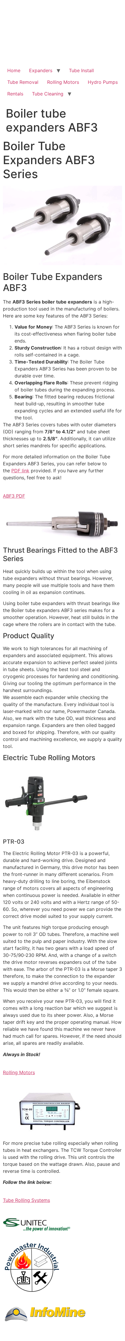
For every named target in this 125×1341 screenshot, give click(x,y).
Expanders (40, 70)
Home (13, 70)
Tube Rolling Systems (26, 1200)
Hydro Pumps (103, 82)
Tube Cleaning (47, 94)
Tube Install (81, 70)
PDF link (20, 470)
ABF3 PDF (14, 496)
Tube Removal (22, 82)
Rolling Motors (63, 82)
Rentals (15, 94)
